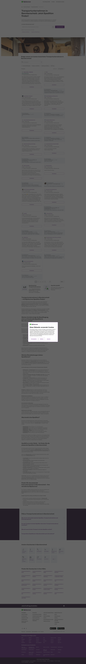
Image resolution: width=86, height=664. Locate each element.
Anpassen (48, 339)
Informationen (41, 333)
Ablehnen (41, 339)
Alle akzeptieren (34, 339)
